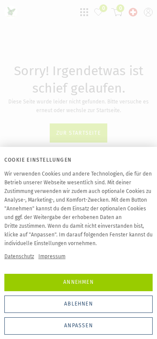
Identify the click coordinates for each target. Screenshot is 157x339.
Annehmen (78, 282)
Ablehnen (78, 304)
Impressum (51, 256)
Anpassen (78, 325)
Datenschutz (19, 256)
